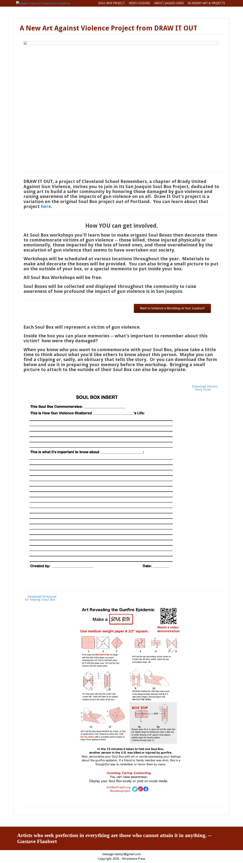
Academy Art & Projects (206, 3)
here (46, 206)
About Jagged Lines (169, 3)
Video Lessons (139, 3)
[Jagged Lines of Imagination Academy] (43, 3)
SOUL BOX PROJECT (111, 3)
